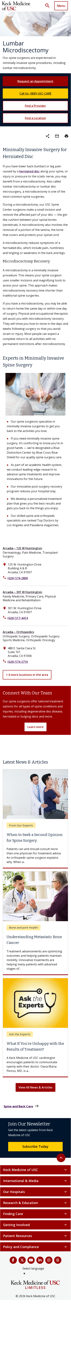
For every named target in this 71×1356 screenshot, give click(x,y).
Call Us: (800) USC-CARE (35, 93)
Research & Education (35, 1205)
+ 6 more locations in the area (27, 675)
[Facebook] (13, 1263)
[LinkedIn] (40, 1263)
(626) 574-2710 (17, 662)
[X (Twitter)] (22, 1263)
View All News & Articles (35, 1090)
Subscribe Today (35, 1149)
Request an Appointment (35, 81)
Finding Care (35, 1216)
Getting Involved (35, 1227)
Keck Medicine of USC (35, 1172)
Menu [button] (61, 6)
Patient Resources (35, 1238)
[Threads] (57, 1263)
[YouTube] (31, 1263)
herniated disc (29, 171)
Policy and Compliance (35, 1249)
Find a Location (35, 118)
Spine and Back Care (21, 1109)
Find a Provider (35, 106)
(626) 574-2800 (17, 578)
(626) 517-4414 (17, 618)
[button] (48, 5)
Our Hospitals (35, 1194)
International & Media (35, 1183)
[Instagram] (48, 1263)
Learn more (35, 727)
